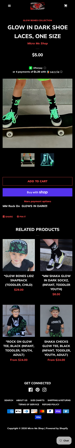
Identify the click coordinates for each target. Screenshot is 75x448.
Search (8, 400)
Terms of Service (28, 404)
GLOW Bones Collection (37, 20)
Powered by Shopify (57, 428)
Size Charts (37, 400)
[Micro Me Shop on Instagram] (44, 390)
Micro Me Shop (37, 43)
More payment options (37, 201)
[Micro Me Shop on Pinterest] (37, 390)
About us (21, 400)
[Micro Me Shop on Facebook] (30, 390)
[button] (37, 71)
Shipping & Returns (59, 400)
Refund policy (50, 404)
